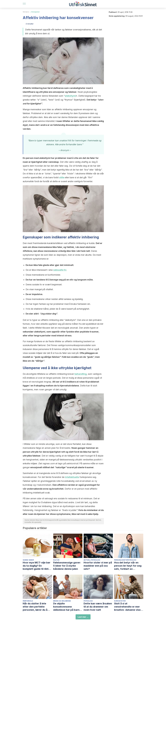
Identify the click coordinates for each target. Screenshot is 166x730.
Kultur (56, 560)
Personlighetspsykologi (125, 560)
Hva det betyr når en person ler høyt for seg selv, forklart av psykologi (127, 565)
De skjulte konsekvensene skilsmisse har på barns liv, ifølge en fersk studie (67, 606)
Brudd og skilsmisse (62, 601)
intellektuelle (72, 477)
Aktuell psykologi (92, 560)
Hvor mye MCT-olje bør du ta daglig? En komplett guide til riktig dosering (36, 565)
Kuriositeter (120, 601)
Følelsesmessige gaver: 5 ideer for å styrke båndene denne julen (67, 565)
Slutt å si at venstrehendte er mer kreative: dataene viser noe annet (128, 606)
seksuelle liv (59, 270)
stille (61, 177)
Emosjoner (35, 12)
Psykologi (88, 601)
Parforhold (28, 601)
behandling (80, 374)
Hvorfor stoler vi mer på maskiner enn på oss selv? (98, 565)
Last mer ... (83, 617)
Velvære (26, 12)
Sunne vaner (28, 560)
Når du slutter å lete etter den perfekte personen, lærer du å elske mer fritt (35, 606)
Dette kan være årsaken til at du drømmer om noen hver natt (98, 606)
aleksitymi (70, 96)
